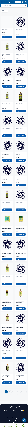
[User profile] (25, 2)
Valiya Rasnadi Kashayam (7, 327)
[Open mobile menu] (2, 2)
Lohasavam (18, 179)
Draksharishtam (5, 129)
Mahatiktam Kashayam (6, 302)
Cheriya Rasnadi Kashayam (19, 303)
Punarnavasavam (5, 154)
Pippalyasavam (18, 129)
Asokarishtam (18, 55)
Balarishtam (18, 154)
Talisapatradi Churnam (6, 228)
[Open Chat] (24, 420)
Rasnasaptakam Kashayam (21, 376)
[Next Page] (25, 391)
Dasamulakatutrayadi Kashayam (6, 278)
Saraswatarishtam (19, 203)
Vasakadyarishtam (5, 203)
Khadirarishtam (18, 80)
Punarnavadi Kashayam (20, 352)
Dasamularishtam (19, 105)
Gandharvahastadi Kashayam (5, 352)
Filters (5, 11)
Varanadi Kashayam (19, 327)
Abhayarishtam (18, 31)
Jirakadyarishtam (5, 105)
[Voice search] (26, 5)
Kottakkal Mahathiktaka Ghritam (20, 229)
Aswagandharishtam (6, 80)
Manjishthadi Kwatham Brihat (6, 377)
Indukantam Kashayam (6, 253)
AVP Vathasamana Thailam (5, 32)
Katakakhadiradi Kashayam (21, 253)
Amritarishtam (5, 55)
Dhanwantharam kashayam (19, 278)
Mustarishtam (4, 179)
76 (21, 391)
